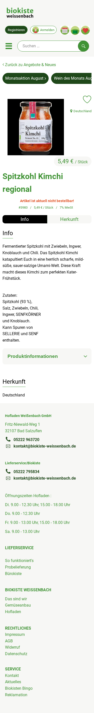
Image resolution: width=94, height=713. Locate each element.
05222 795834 (26, 471)
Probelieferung (18, 567)
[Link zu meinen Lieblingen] (85, 30)
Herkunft (69, 219)
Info (25, 219)
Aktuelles (13, 681)
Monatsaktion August (24, 78)
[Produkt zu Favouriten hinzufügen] (87, 99)
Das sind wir (16, 599)
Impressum (15, 634)
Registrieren (16, 30)
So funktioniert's (19, 560)
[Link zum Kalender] (64, 30)
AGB (9, 641)
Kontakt (12, 675)
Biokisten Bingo (19, 688)
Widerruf (12, 647)
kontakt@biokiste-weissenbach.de (45, 446)
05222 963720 (26, 439)
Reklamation (16, 694)
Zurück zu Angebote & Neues (30, 64)
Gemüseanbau (18, 605)
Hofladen (13, 611)
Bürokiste (13, 573)
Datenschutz (16, 653)
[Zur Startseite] (20, 13)
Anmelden (47, 30)
